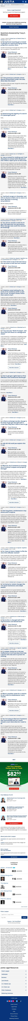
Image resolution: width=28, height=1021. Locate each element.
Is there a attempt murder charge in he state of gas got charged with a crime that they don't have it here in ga (14, 422)
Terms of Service (14, 1013)
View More (11, 104)
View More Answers (14, 367)
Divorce (19, 462)
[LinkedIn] (7, 1001)
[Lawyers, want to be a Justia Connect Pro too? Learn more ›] (13, 868)
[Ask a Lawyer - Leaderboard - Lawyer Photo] (3, 871)
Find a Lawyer (5, 911)
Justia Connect (14, 1004)
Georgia (2, 39)
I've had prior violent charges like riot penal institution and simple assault (13, 585)
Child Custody (21, 616)
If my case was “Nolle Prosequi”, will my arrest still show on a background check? (14, 332)
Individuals (5, 974)
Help (14, 1011)
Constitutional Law (6, 259)
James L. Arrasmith (6, 867)
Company (14, 1009)
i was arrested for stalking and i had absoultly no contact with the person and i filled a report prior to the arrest (14, 158)
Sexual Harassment (5, 220)
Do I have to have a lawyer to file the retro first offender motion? (14, 552)
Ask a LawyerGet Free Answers (6, 849)
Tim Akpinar (4, 883)
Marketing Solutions (7, 993)
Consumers (3, 839)
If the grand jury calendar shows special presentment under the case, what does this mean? (13, 79)
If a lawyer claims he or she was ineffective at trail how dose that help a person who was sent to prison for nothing (13, 654)
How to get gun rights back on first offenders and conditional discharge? (13, 376)
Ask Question (14, 857)
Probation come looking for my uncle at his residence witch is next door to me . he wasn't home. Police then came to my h (12, 292)
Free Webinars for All (7, 795)
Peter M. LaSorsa (6, 899)
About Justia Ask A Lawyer (8, 836)
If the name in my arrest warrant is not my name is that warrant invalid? (13, 262)
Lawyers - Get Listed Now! (14, 921)
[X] (19, 1001)
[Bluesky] (17, 1001)
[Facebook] (11, 1001)
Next (14, 759)
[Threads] (15, 1001)
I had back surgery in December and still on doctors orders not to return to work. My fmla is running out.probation (14, 198)
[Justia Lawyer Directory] (20, 1001)
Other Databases (6, 990)
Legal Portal (14, 1006)
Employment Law (20, 219)
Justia (2, 4)
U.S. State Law (6, 987)
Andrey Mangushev (7, 875)
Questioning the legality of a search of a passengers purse (14, 114)
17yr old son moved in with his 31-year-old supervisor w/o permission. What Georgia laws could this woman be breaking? (13, 225)
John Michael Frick (6, 891)
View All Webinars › (14, 823)
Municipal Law (21, 327)
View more (24, 906)
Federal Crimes (20, 38)
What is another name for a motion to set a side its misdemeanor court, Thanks (13, 695)
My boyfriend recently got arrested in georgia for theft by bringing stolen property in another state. (14, 43)
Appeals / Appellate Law (21, 258)
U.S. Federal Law (6, 984)
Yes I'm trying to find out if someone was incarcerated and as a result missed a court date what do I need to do (14, 721)
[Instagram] (13, 1001)
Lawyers (3, 842)
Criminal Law (12, 38)
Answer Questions (14, 27)
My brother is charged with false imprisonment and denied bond (12, 620)
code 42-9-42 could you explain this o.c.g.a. (13, 444)
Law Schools (5, 980)
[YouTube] (9, 1001)
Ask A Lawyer (7, 4)
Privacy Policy (14, 1016)
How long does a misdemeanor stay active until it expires (13, 511)
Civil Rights (20, 153)
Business (4, 977)
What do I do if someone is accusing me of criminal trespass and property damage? (13, 467)
